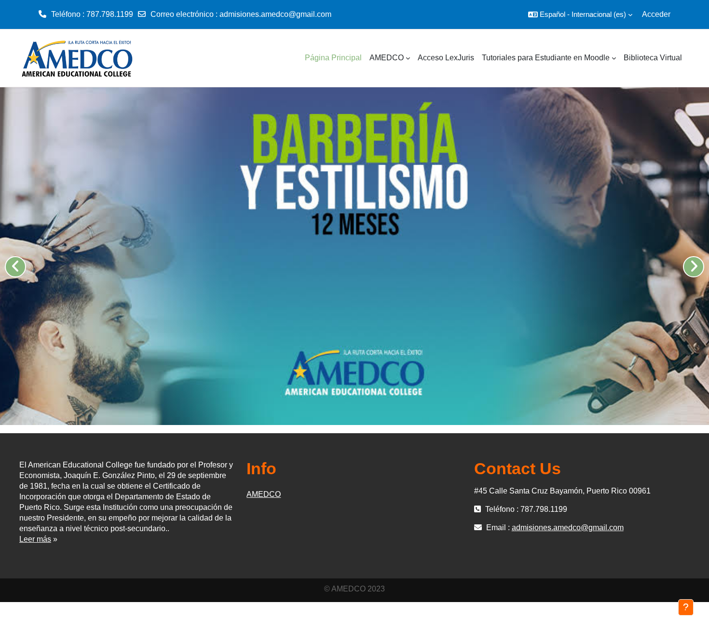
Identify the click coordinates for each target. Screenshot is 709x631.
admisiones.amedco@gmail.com (275, 14)
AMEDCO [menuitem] (386, 58)
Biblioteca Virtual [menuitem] (653, 58)
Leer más (35, 539)
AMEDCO (263, 494)
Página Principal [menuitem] (333, 58)
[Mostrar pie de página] (686, 607)
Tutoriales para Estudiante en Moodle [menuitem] (546, 58)
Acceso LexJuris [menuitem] (446, 58)
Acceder (656, 14)
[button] (580, 14)
